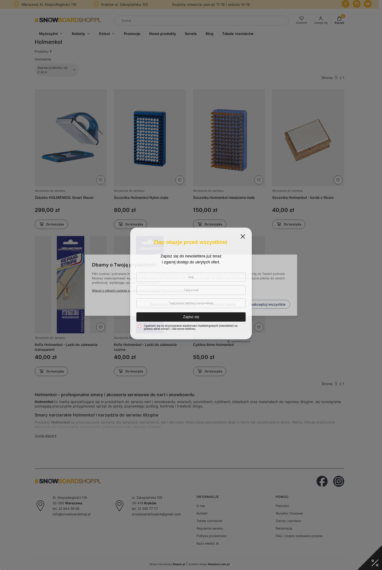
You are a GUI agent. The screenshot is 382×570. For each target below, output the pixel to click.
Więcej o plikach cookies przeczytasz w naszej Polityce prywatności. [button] (142, 290)
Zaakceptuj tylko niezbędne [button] (172, 304)
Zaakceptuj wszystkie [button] (267, 304)
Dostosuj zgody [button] (222, 304)
